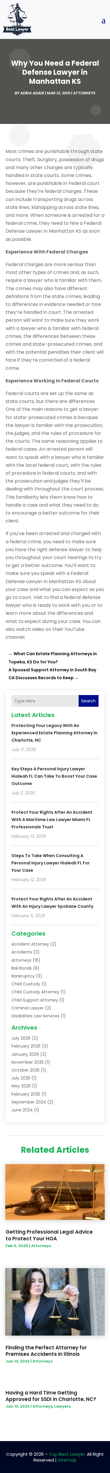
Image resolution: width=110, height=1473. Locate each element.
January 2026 (25, 1054)
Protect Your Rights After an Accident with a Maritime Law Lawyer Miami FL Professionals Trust (51, 819)
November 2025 (27, 1062)
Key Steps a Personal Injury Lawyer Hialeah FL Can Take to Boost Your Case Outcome (54, 776)
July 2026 (21, 1038)
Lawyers (62, 1406)
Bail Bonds (21, 968)
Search (88, 701)
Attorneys (84, 93)
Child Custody (25, 984)
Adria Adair (32, 93)
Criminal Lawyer (27, 1008)
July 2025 (20, 1078)
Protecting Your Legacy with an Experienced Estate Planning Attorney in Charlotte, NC (54, 733)
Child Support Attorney (34, 1000)
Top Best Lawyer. (67, 1454)
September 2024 (28, 1102)
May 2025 (21, 1086)
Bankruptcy (23, 976)
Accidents (21, 952)
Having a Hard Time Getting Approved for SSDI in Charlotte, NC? (51, 1396)
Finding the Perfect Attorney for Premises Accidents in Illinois (46, 1351)
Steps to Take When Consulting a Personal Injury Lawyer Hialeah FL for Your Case (50, 863)
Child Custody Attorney (35, 992)
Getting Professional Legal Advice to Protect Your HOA (49, 1235)
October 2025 (25, 1070)
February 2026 (25, 1046)
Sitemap (67, 1460)
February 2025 (25, 1094)
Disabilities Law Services (35, 1016)
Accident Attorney (30, 944)
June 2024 (22, 1110)
